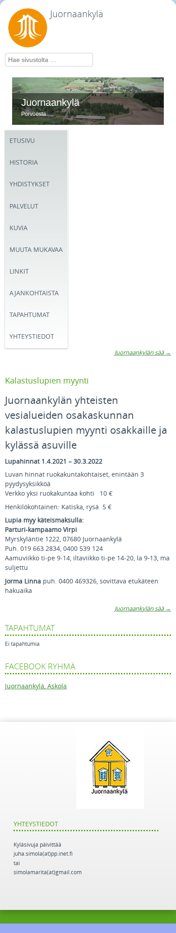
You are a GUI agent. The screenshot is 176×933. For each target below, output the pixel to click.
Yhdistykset (29, 184)
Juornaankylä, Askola (36, 686)
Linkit (19, 271)
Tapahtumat (29, 315)
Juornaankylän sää (143, 352)
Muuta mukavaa (36, 250)
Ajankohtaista (34, 293)
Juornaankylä (76, 14)
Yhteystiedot (31, 337)
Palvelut (23, 206)
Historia (23, 162)
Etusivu (22, 141)
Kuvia (18, 228)
